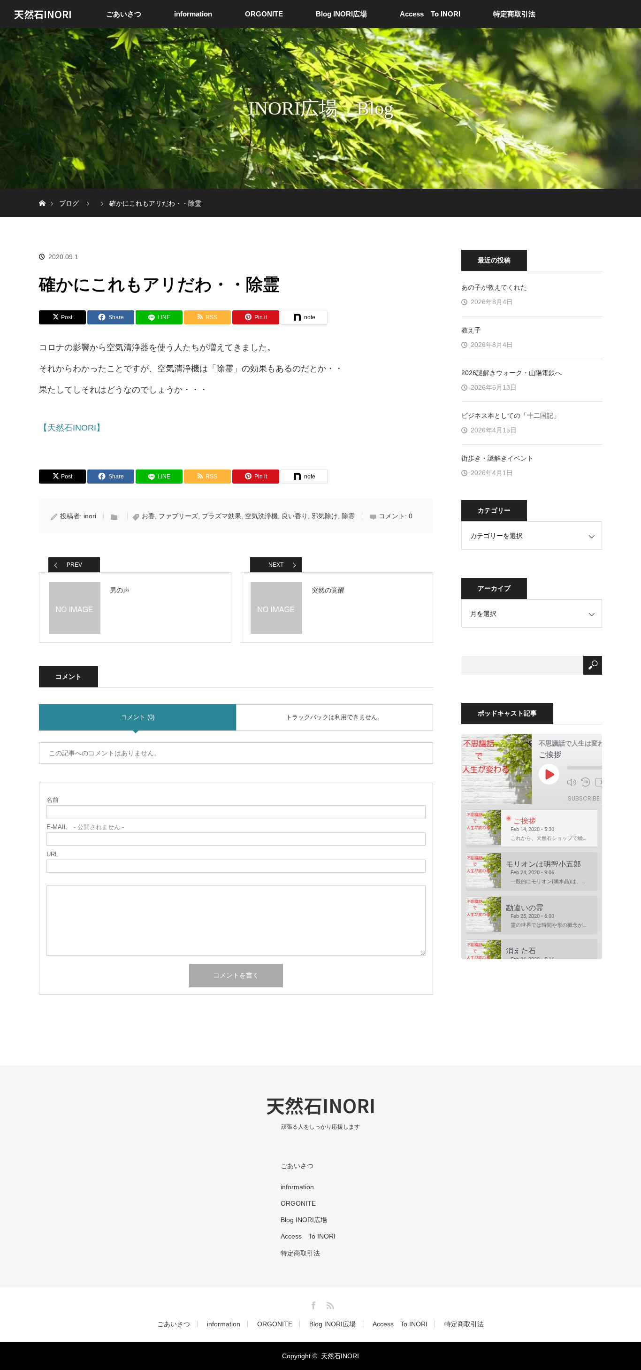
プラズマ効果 (221, 516)
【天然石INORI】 (72, 427)
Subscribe (583, 798)
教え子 (471, 330)
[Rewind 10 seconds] (585, 782)
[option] (531, 828)
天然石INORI (43, 14)
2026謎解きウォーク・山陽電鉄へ (511, 373)
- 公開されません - (85, 827)
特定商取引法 (514, 14)
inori (90, 516)
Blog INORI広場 (341, 14)
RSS (329, 1304)
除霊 (348, 516)
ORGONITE (264, 14)
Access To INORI (430, 14)
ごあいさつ (123, 14)
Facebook (312, 1304)
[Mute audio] (571, 782)
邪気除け (325, 516)
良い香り (295, 516)
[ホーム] (42, 192)
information (193, 14)
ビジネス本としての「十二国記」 (510, 415)
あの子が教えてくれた (494, 287)
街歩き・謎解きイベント (497, 458)
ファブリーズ (178, 516)
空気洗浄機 (261, 516)
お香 (148, 516)
